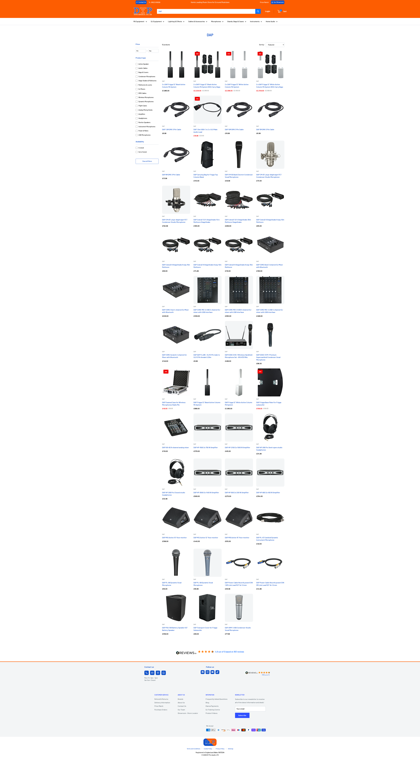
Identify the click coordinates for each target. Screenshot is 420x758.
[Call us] (146, 673)
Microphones (216, 21)
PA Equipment (139, 21)
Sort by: (261, 45)
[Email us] (152, 673)
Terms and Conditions (193, 749)
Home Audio (270, 21)
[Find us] (158, 673)
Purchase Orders (160, 710)
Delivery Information (162, 702)
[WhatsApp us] (163, 673)
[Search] (258, 11)
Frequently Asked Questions (216, 699)
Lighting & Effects (175, 21)
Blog (207, 702)
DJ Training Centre (213, 710)
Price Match (264, 2)
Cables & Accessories (196, 21)
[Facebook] (203, 672)
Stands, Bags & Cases (235, 21)
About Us (181, 702)
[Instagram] (207, 672)
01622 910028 (155, 2)
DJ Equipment (156, 21)
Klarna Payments (212, 706)
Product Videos (211, 713)
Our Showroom (279, 2)
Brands (180, 699)
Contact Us (142, 2)
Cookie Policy (208, 749)
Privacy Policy (220, 749)
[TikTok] (217, 672)
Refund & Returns (161, 699)
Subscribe (242, 715)
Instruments (255, 21)
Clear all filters (147, 161)
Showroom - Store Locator (188, 713)
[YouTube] (212, 672)
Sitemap (230, 749)
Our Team (181, 710)
